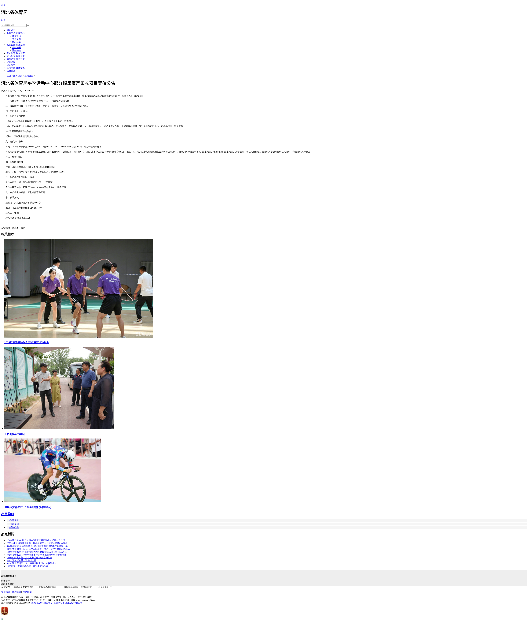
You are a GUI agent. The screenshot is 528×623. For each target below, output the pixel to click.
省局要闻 (16, 39)
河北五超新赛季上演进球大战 (21, 560)
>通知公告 (14, 527)
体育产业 (11, 59)
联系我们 (16, 592)
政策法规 (11, 62)
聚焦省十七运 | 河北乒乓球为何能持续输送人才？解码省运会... (37, 552)
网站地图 (27, 592)
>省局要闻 (14, 524)
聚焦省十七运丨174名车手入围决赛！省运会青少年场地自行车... (38, 549)
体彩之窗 (16, 42)
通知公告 (16, 50)
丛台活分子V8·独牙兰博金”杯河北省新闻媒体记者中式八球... (37, 540)
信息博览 (11, 70)
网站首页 (11, 30)
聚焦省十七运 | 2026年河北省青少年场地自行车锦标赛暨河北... (37, 555)
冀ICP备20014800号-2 (41, 603)
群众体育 (11, 53)
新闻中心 (11, 33)
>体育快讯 (14, 520)
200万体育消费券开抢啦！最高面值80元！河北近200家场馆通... (38, 543)
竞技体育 (11, 56)
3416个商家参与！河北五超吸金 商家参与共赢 (29, 557)
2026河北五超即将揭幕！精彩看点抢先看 (27, 566)
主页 (9, 76)
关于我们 (5, 592)
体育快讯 (16, 36)
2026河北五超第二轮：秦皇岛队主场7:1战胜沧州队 (32, 563)
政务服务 (11, 65)
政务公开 (11, 44)
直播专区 (11, 68)
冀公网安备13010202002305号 (68, 603)
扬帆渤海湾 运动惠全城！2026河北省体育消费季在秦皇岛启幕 (37, 546)
